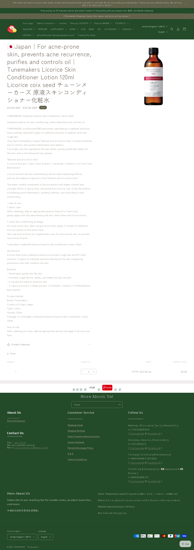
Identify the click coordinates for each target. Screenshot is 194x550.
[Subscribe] (119, 404)
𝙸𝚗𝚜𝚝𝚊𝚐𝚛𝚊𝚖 (137, 433)
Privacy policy (33, 547)
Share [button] (13, 353)
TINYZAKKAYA (19, 547)
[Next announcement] (186, 4)
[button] (46, 23)
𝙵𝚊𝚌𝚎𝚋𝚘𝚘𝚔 (153, 433)
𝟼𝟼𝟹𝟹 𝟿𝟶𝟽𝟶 (20, 442)
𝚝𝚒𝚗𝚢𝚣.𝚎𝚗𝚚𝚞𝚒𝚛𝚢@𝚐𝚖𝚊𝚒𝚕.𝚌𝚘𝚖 (31, 447)
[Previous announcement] (8, 4)
